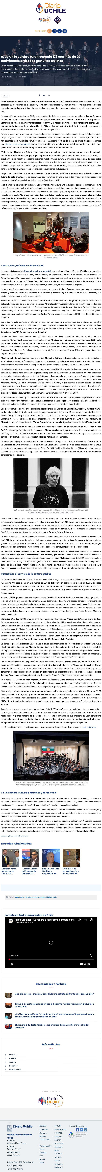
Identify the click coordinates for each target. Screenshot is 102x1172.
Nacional (13, 1055)
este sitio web (89, 727)
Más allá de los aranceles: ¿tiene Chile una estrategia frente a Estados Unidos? (54, 994)
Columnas (44, 1129)
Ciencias (57, 1137)
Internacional (15, 1069)
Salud (57, 1161)
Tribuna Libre (45, 1140)
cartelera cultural (32, 897)
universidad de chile (48, 897)
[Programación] (54, 31)
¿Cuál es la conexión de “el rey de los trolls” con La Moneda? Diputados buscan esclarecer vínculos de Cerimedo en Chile (54, 1015)
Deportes (13, 1066)
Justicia (57, 1157)
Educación (58, 1144)
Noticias (43, 1126)
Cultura (5, 95)
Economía (58, 1147)
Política (12, 1058)
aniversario (19, 897)
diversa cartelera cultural (17, 144)
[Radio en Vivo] (49, 31)
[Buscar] (59, 31)
